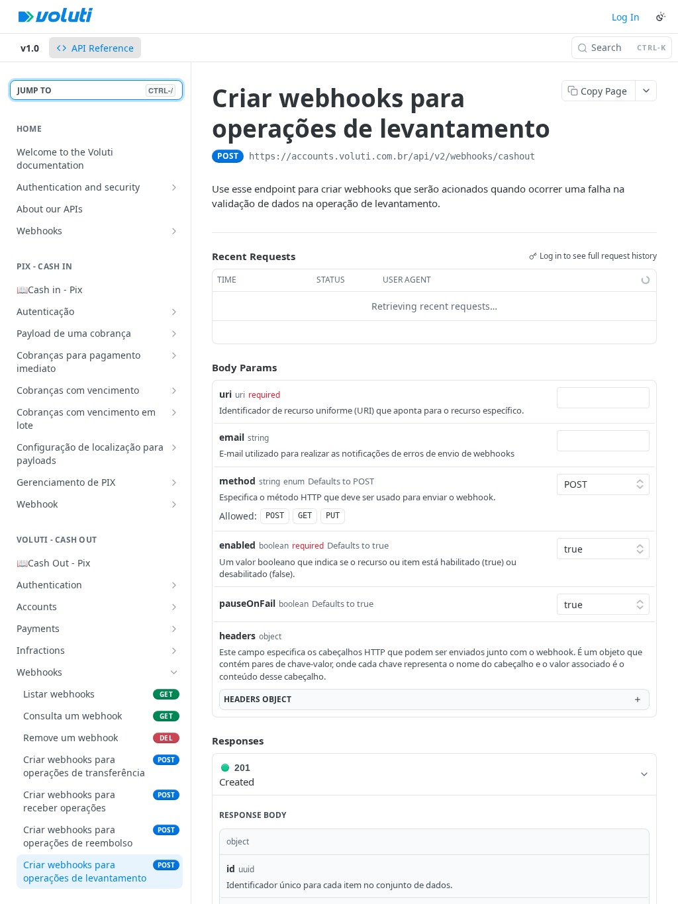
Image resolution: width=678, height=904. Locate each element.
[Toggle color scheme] (660, 16)
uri (225, 394)
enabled (237, 545)
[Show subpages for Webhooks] (174, 231)
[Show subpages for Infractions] (174, 650)
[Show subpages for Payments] (174, 628)
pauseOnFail (247, 603)
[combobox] (603, 397)
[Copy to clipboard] (548, 157)
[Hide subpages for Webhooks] (174, 672)
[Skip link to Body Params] (203, 367)
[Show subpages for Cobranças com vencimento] (174, 390)
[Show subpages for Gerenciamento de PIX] (174, 482)
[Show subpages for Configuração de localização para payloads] (174, 447)
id (230, 868)
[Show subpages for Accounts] (174, 607)
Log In (626, 17)
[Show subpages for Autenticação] (174, 311)
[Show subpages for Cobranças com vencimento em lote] (174, 412)
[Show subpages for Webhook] (174, 504)
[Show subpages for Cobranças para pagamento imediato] (174, 355)
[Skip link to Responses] (203, 741)
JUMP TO (95, 90)
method (237, 481)
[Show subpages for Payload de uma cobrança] (174, 333)
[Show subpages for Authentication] (174, 585)
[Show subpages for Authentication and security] (174, 187)
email (231, 437)
